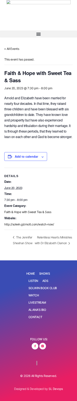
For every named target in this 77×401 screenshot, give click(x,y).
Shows (44, 273)
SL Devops (56, 389)
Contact (35, 317)
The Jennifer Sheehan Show (22, 240)
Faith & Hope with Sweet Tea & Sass (27, 212)
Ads (45, 281)
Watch (33, 295)
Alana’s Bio (37, 310)
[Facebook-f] (35, 346)
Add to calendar (26, 156)
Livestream (37, 302)
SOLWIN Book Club (42, 288)
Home (30, 273)
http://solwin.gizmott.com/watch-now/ (29, 224)
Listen (33, 281)
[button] (38, 34)
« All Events (11, 48)
